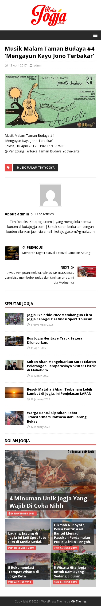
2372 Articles (44, 214)
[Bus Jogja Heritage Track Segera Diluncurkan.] (14, 343)
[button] (94, 35)
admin (37, 65)
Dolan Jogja (17, 440)
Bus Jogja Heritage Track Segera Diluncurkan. (54, 340)
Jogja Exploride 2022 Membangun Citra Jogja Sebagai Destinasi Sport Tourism (59, 317)
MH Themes (78, 601)
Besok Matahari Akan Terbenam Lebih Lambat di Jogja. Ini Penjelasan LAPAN (59, 391)
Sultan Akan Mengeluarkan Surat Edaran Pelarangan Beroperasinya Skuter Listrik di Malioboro (61, 365)
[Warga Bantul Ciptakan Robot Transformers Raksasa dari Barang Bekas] (14, 422)
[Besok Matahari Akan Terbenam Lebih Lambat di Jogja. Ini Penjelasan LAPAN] (14, 395)
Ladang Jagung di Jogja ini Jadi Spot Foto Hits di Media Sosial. (27, 537)
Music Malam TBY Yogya (35, 168)
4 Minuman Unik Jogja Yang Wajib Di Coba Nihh (48, 501)
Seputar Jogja (19, 303)
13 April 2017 (18, 65)
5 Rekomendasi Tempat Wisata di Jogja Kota (23, 571)
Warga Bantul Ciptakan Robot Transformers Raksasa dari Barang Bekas (57, 416)
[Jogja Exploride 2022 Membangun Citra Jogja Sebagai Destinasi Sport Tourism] (14, 322)
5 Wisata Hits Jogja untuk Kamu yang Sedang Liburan (70, 571)
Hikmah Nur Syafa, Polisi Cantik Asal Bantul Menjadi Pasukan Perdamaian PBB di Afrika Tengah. (72, 533)
